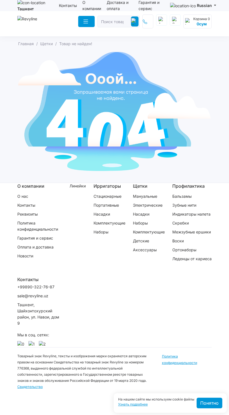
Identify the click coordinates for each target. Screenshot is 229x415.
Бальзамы (182, 196)
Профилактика (188, 186)
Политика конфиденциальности (37, 226)
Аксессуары (145, 249)
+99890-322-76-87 (35, 286)
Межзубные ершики (191, 232)
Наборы (101, 232)
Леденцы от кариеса (192, 258)
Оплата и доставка (35, 247)
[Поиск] (135, 21)
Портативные (106, 205)
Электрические (148, 205)
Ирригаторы (107, 186)
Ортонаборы (184, 249)
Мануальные (145, 196)
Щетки (140, 186)
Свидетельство (30, 387)
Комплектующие (109, 223)
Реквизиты (27, 214)
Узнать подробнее (133, 404)
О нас (22, 196)
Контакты (68, 5)
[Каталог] (86, 21)
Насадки (102, 214)
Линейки (78, 186)
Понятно (209, 403)
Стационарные (107, 196)
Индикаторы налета (191, 214)
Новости (25, 256)
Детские (141, 240)
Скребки (180, 223)
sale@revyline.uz (32, 295)
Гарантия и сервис (35, 238)
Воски (178, 240)
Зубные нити (184, 205)
